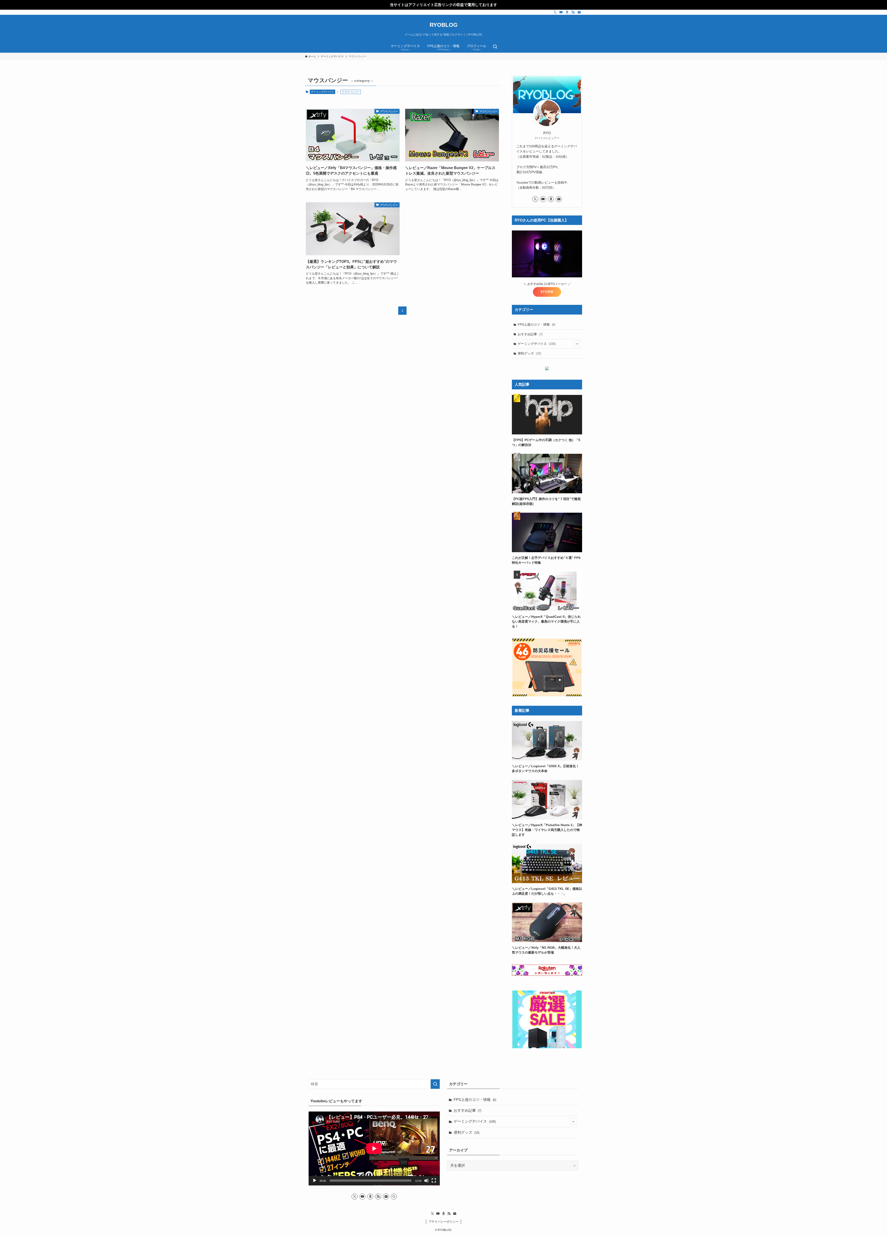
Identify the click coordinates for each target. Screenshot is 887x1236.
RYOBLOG (444, 25)
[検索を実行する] (435, 1084)
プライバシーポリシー (443, 1221)
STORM (547, 292)
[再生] (314, 1180)
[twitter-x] (555, 12)
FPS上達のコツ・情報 (536, 324)
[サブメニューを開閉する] (577, 344)
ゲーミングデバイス (322, 91)
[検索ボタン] (495, 47)
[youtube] (561, 12)
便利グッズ (529, 353)
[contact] (579, 12)
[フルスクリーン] (433, 1180)
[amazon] (567, 12)
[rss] (573, 12)
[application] (374, 1148)
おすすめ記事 (530, 334)
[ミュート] (426, 1180)
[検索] (394, 1197)
